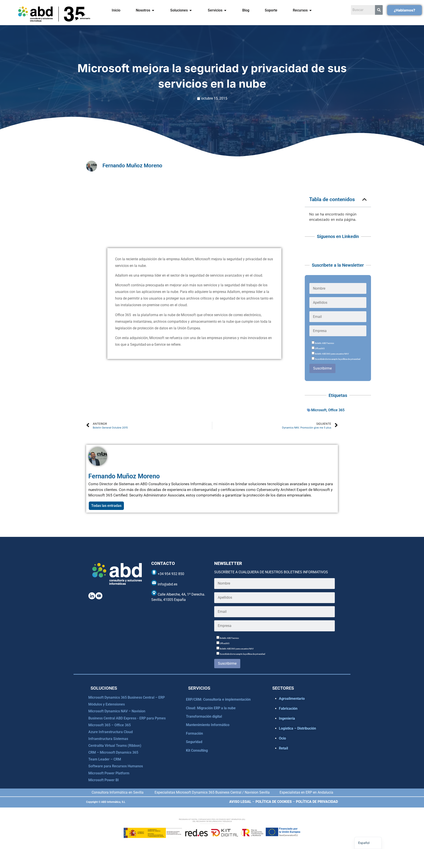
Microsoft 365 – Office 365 (109, 725)
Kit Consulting (197, 750)
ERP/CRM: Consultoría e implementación (218, 699)
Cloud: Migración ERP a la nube (211, 708)
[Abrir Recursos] (310, 10)
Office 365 (336, 410)
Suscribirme (322, 368)
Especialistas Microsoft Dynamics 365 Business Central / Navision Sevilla (212, 792)
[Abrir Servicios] (225, 10)
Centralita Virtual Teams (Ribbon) (114, 745)
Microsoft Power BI (103, 780)
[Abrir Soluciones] (190, 10)
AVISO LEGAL (240, 802)
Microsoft (318, 410)
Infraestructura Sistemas (108, 739)
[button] (364, 199)
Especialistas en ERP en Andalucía (306, 792)
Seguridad (194, 742)
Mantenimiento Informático (207, 725)
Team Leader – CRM (104, 759)
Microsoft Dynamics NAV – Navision (116, 711)
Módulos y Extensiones (106, 704)
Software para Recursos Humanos (115, 766)
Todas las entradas (106, 506)
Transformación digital (204, 716)
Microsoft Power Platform (108, 773)
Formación (194, 733)
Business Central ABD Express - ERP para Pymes (127, 718)
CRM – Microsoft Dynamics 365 (113, 752)
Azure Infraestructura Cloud (110, 732)
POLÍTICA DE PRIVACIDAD (317, 802)
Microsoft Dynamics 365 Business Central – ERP (126, 697)
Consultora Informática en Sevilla (118, 792)
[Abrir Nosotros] (153, 10)
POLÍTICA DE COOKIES (274, 802)
